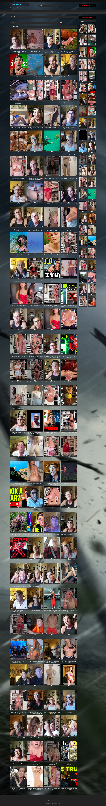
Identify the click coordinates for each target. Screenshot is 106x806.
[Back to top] (102, 803)
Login (90, 0)
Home (12, 10)
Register (94, 0)
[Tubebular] (19, 5)
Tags (23, 10)
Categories (18, 10)
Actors (27, 10)
